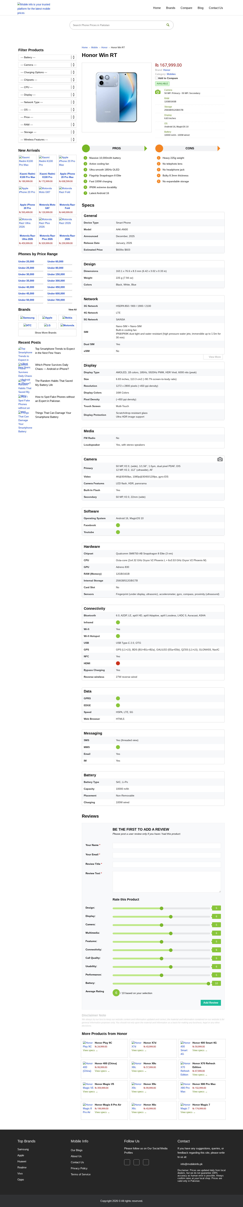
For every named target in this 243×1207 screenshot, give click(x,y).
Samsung (23, 1149)
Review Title (94, 863)
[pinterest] (146, 1162)
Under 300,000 (56, 280)
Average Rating (95, 991)
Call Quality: (93, 957)
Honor (122, 1034)
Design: (90, 907)
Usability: (91, 966)
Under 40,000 (26, 287)
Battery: (90, 983)
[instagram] (136, 1162)
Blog (201, 7)
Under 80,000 (55, 267)
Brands (170, 7)
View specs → (90, 1050)
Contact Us (216, 7)
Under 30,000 (26, 274)
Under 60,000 (55, 261)
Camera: (91, 924)
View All (72, 309)
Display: (91, 916)
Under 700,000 (56, 299)
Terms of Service (81, 1174)
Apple (20, 1155)
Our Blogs (77, 1150)
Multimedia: (93, 932)
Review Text (94, 873)
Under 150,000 (56, 274)
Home (157, 7)
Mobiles (171, 74)
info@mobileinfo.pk (192, 1164)
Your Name (93, 845)
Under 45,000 (26, 293)
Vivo (20, 1173)
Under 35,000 (26, 280)
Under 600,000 (56, 293)
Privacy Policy (79, 1168)
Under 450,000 (56, 287)
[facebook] (127, 1162)
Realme (22, 1167)
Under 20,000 (26, 261)
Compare (186, 7)
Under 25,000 (26, 267)
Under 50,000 (26, 299)
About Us (76, 1156)
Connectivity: (94, 949)
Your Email (93, 854)
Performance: (94, 974)
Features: (91, 941)
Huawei (21, 1161)
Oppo (20, 1179)
